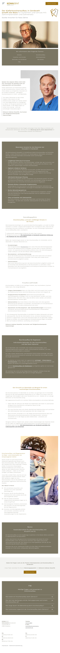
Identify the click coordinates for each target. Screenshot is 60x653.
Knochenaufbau (40, 54)
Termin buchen (51, 3)
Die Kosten (41, 59)
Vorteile (19, 54)
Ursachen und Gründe (19, 57)
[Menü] (3, 3)
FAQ (19, 61)
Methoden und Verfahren (19, 59)
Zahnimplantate (40, 57)
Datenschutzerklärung (15, 645)
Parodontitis (24, 246)
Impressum (5, 645)
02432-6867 (29, 623)
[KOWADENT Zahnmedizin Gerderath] (13, 3)
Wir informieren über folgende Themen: (30, 51)
